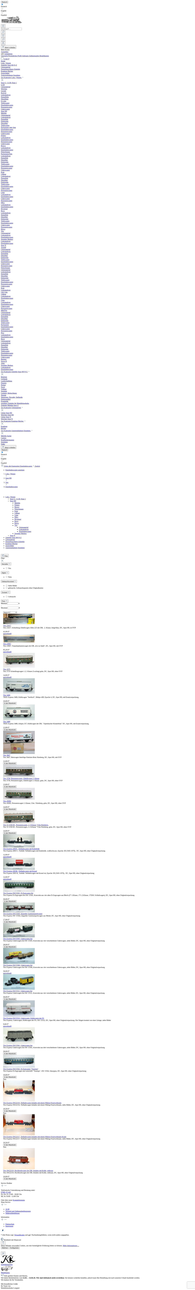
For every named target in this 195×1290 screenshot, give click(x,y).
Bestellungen (44, 56)
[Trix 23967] (19, 642)
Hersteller (5, 564)
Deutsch (4, 6)
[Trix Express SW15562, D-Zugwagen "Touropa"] (19, 1067)
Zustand (5, 592)
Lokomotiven (24, 529)
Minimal (10, 603)
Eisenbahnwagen (25, 531)
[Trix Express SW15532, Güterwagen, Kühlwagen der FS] (19, 1016)
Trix (15, 525)
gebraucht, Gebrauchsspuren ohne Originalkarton (25, 588)
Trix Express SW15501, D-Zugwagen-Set (18, 893)
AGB (7, 1209)
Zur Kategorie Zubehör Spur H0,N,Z (14, 372)
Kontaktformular (19, 1200)
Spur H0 (13, 501)
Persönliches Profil (15, 56)
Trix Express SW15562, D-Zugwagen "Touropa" (20, 1069)
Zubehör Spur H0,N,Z (13, 538)
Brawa (16, 507)
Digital (4, 573)
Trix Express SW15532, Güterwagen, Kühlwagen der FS (23, 1018)
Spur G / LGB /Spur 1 (18, 499)
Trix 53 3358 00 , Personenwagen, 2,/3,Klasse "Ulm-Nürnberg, (26, 825)
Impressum (9, 1226)
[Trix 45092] (19, 799)
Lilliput (17, 513)
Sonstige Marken (20, 533)
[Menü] (3, 26)
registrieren (8, 54)
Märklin (17, 503)
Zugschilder (9, 546)
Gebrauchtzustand (8, 581)
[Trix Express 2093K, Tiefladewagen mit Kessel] (19, 869)
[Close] (3, 1253)
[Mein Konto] (3, 43)
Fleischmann (18, 509)
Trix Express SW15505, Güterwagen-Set (17, 939)
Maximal (10, 608)
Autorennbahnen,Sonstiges (15, 548)
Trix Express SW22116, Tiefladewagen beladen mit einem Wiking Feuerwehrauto (32, 1103)
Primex (17, 505)
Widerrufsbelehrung (12, 1213)
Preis (4, 601)
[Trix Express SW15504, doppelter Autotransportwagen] (19, 912)
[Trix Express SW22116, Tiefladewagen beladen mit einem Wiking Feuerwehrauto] (19, 1101)
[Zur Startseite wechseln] (11, 23)
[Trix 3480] (19, 720)
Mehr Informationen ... (71, 1246)
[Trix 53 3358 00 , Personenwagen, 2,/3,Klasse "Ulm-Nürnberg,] (19, 823)
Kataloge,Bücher (11, 544)
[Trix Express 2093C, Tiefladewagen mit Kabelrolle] (19, 847)
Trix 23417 (7, 626)
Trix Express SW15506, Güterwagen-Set (17, 965)
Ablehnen (5, 1248)
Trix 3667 (6, 755)
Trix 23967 (7, 644)
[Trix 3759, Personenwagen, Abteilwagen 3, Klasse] (19, 776)
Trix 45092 (7, 801)
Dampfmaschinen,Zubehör (14, 542)
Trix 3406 (6, 695)
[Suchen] (3, 32)
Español (4, 15)
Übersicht (4, 56)
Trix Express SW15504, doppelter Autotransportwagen (22, 914)
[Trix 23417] (19, 624)
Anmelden (4, 52)
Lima (16, 515)
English (3, 11)
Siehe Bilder (12, 586)
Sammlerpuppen (7, 1264)
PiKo (16, 517)
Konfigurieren (14, 1248)
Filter (6, 556)
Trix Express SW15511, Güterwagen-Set (17, 991)
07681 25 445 (6, 1192)
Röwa (16, 523)
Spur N (12, 535)
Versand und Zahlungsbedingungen (18, 1211)
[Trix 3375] (19, 667)
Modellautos (5, 1273)
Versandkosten (19, 1235)
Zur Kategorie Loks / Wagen (11, 78)
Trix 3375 (6, 669)
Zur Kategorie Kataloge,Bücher (12, 421)
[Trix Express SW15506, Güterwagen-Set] (19, 963)
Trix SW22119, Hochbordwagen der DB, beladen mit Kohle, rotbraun (28, 1171)
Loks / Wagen (10, 497)
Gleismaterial (23, 527)
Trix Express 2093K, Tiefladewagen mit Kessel (20, 871)
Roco (16, 521)
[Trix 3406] (19, 693)
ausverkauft (7, 634)
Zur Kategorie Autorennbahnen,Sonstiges (16, 431)
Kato (16, 511)
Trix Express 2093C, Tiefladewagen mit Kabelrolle (21, 849)
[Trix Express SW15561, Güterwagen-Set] (19, 1043)
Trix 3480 (6, 722)
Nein (10, 577)
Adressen (25, 56)
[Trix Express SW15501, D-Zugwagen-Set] (19, 891)
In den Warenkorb (10, 703)
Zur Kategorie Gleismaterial (11, 408)
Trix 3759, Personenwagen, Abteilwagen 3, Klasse (21, 778)
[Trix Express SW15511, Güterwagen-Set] (19, 989)
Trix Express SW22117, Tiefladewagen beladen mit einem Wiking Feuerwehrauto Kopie (34, 1137)
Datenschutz (9, 1224)
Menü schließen (10, 47)
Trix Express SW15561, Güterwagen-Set (17, 1045)
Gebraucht (12, 597)
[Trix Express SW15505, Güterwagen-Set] (19, 937)
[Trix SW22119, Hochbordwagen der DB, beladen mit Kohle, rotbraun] (19, 1169)
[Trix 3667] (19, 753)
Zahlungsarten (34, 56)
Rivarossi (17, 519)
